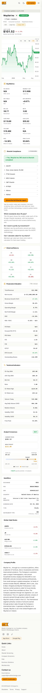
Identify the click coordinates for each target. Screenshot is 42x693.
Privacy (17, 689)
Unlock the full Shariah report (16, 200)
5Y (37, 41)
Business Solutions (8, 662)
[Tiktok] (12, 634)
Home (3, 647)
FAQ (3, 659)
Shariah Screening (7, 653)
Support (23, 689)
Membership (6, 665)
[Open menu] (38, 3)
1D (21, 41)
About (3, 650)
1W (25, 41)
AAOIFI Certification (9, 679)
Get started (31, 3)
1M (29, 41)
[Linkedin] (8, 634)
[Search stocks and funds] (19, 3)
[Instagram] (3, 634)
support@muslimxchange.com (11, 675)
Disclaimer (5, 689)
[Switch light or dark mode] (23, 3)
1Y (33, 41)
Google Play (16, 638)
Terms (12, 689)
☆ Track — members (10, 19)
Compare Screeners (8, 656)
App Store (6, 638)
